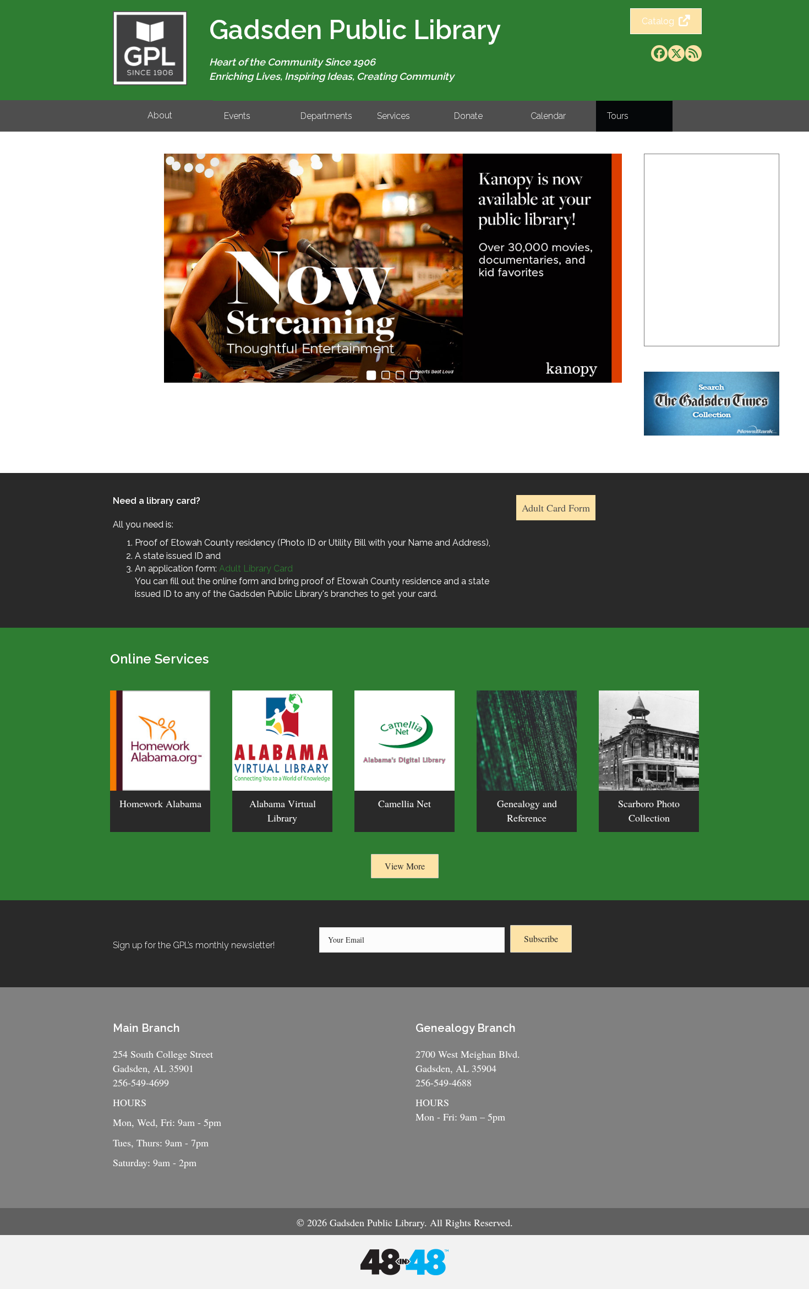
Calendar (548, 116)
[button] (659, 53)
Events (237, 116)
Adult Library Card (257, 568)
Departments (326, 116)
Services (393, 116)
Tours (617, 116)
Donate (468, 116)
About (159, 115)
